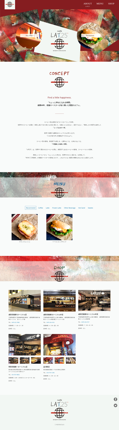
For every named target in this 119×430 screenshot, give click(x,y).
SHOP (111, 3)
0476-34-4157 (85, 322)
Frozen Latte (56, 208)
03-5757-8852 (16, 374)
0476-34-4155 (50, 322)
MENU (100, 3)
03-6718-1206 (50, 372)
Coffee (40, 208)
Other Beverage (69, 208)
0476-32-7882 (16, 322)
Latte (47, 208)
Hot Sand (81, 208)
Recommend (30, 208)
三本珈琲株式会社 (59, 424)
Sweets (90, 208)
